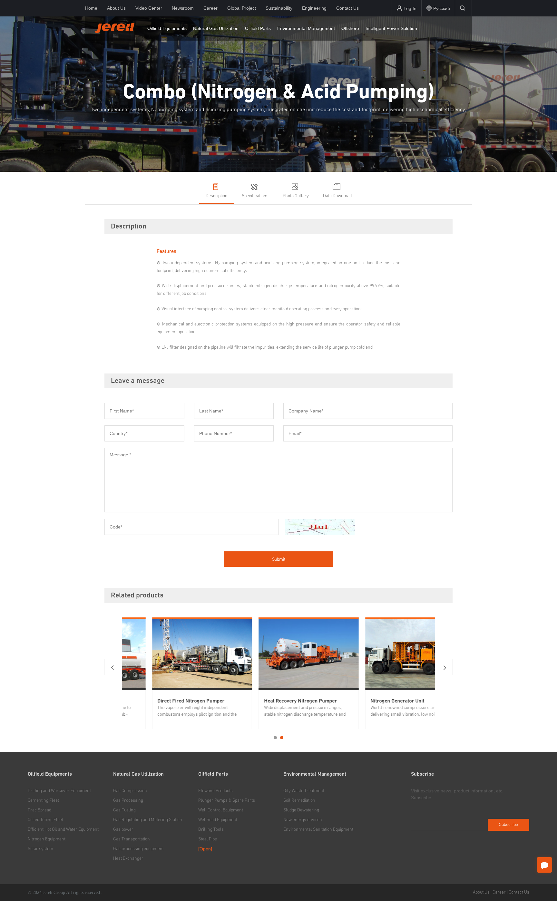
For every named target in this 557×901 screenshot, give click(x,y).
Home (91, 8)
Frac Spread (39, 810)
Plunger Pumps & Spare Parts (226, 800)
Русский (441, 8)
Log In (410, 8)
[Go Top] (544, 882)
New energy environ (302, 820)
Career (210, 8)
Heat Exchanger (128, 858)
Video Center (148, 8)
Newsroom (183, 8)
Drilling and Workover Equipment (59, 791)
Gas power (123, 829)
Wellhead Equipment (217, 820)
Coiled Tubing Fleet (45, 820)
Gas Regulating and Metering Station (147, 820)
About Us (116, 8)
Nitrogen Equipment (46, 839)
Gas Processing (128, 800)
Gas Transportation (131, 839)
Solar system (40, 849)
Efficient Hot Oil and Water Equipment (63, 829)
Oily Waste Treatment (303, 791)
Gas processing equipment (138, 849)
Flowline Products (215, 791)
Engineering (314, 8)
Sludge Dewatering (301, 810)
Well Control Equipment (220, 810)
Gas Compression (130, 791)
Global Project (241, 8)
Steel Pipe (207, 839)
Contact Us (347, 8)
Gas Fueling (124, 810)
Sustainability (279, 8)
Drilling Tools (211, 829)
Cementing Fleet (43, 800)
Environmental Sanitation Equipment (318, 829)
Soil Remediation (299, 800)
